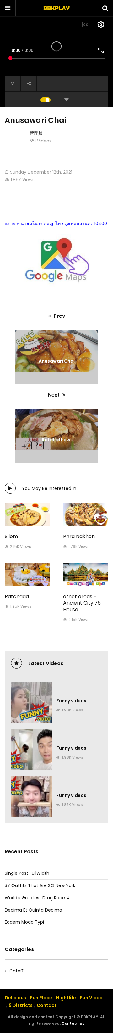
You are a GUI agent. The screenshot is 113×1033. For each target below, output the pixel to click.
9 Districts (21, 1005)
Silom (11, 536)
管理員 (36, 133)
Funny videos (71, 701)
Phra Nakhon (79, 536)
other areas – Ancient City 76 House (82, 603)
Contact (46, 1005)
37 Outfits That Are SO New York (40, 885)
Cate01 (16, 971)
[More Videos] (66, 99)
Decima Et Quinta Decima (33, 910)
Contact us (73, 1023)
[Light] (12, 83)
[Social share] (28, 83)
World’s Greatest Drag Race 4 (37, 898)
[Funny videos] (31, 702)
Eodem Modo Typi (24, 922)
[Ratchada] (27, 574)
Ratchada (17, 596)
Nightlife (66, 998)
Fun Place (41, 998)
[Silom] (27, 514)
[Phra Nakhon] (85, 514)
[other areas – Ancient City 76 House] (85, 574)
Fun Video (91, 998)
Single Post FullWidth (27, 873)
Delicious (15, 998)
